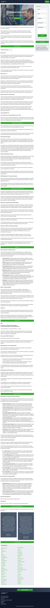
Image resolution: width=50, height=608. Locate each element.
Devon (19, 572)
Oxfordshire (3, 568)
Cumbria (19, 580)
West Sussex (3, 565)
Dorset (2, 577)
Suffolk (2, 566)
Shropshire (19, 560)
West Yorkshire (20, 564)
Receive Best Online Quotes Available (17, 188)
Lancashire (20, 574)
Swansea (19, 566)
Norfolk (2, 574)
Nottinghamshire (20, 547)
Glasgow (19, 583)
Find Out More (17, 320)
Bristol (19, 549)
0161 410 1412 (3, 603)
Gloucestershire (4, 579)
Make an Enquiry (25, 589)
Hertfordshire (3, 551)
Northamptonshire (4, 569)
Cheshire (19, 563)
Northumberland (20, 578)
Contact (47, 1)
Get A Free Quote (17, 542)
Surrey (2, 554)
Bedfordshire (3, 555)
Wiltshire (2, 571)
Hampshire (3, 563)
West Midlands (3, 580)
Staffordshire (20, 555)
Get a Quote (17, 18)
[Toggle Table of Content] (10, 50)
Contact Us (17, 247)
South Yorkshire (20, 558)
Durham (19, 575)
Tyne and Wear (20, 577)
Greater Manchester (21, 561)
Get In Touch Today (17, 46)
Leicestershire (3, 576)
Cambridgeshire (4, 560)
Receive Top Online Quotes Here (17, 506)
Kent (2, 552)
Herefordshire (20, 553)
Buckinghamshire (4, 557)
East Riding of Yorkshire (22, 569)
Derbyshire (19, 550)
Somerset (2, 582)
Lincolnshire (20, 552)
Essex (2, 549)
